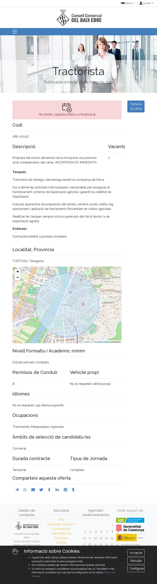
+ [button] (17, 271)
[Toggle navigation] (15, 31)
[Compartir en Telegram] (17, 489)
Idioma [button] (129, 3)
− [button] (17, 277)
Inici (61, 519)
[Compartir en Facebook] (49, 489)
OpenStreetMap (101, 341)
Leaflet (87, 341)
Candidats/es (61, 533)
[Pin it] (65, 489)
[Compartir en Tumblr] (73, 489)
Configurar (136, 568)
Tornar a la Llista (136, 106)
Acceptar (135, 553)
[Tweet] (41, 489)
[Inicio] (78, 16)
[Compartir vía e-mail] (33, 489)
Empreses (61, 538)
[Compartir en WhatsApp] (25, 489)
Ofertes (61, 542)
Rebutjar (136, 561)
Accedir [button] (146, 3)
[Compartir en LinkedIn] (57, 489)
